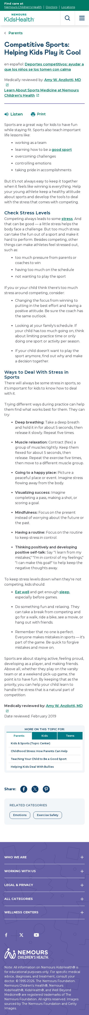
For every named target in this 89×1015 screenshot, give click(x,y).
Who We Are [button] (15, 857)
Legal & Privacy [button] (18, 885)
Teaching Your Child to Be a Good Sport (39, 759)
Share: (10, 789)
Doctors (51, 7)
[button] (13, 114)
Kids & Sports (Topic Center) (30, 743)
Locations (68, 7)
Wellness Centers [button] (21, 912)
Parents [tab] (19, 735)
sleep (64, 592)
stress (67, 219)
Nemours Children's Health (23, 7)
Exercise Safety (47, 815)
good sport (62, 150)
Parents (16, 33)
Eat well (22, 592)
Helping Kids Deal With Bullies (32, 766)
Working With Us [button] (20, 871)
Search (67, 18)
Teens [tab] (70, 735)
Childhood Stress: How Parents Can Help (39, 751)
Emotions (20, 815)
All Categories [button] (18, 899)
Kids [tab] (44, 735)
